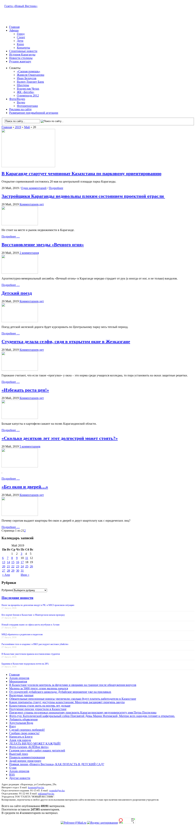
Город (20, 33)
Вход (12, 726)
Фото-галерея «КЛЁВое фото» (29, 747)
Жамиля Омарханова (30, 74)
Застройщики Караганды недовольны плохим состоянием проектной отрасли (83, 196)
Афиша (14, 30)
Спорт (21, 37)
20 (3, 566)
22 (12, 566)
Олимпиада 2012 (28, 95)
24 (22, 566)
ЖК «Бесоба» (25, 92)
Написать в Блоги (21, 736)
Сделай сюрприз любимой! (27, 729)
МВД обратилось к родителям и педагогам (22, 634)
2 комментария (29, 252)
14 (8, 562)
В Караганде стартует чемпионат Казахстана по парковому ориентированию (81, 173)
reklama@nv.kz (46, 793)
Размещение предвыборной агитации (33, 112)
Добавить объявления (23, 719)
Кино (20, 44)
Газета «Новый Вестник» (21, 6)
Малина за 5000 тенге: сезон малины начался (38, 688)
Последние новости (17, 598)
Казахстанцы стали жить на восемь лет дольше (39, 705)
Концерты (23, 47)
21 (8, 566)
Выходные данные (21, 695)
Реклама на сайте (20, 109)
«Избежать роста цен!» (25, 390)
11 (26, 558)
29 (12, 570)
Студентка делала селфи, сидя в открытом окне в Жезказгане (66, 341)
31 (22, 570)
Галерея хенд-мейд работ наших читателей (37, 750)
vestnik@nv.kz (57, 790)
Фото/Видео (17, 99)
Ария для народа (20, 740)
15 (12, 562)
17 (22, 562)
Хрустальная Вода (21, 722)
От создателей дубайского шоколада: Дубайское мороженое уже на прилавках (60, 691)
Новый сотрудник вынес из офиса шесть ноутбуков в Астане (31, 624)
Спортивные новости (23, 51)
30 (17, 570)
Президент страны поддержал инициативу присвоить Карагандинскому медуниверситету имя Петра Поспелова (82, 712)
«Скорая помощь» (28, 71)
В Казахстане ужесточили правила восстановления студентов (31, 654)
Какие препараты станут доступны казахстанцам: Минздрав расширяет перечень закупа (67, 702)
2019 (18, 127)
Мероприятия (18, 681)
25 (26, 566)
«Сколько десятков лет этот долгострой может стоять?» (60, 438)
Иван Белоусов (26, 78)
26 (31, 566)
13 (3, 562)
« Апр (6, 574)
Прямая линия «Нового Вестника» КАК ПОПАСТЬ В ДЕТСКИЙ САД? (56, 764)
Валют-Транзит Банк (30, 81)
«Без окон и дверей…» (25, 486)
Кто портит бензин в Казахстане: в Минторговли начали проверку (33, 615)
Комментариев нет (32, 204)
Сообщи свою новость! (24, 733)
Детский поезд (17, 293)
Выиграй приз (18, 754)
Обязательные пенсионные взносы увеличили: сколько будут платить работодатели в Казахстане (72, 698)
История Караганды (22, 54)
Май (27, 127)
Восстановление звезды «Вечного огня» (43, 244)
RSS (12, 774)
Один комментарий (34, 188)
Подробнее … (11, 236)
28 (8, 570)
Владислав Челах (28, 88)
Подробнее (56, 188)
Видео (21, 102)
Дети (20, 40)
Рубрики (7, 590)
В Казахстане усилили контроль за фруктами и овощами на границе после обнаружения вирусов (72, 685)
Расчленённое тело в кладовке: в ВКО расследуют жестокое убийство (35, 644)
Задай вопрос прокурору (25, 760)
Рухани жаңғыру (20, 61)
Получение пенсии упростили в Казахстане (37, 709)
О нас (13, 767)
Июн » (25, 574)
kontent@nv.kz (36, 787)
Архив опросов (19, 678)
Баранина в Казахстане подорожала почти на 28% (25, 663)
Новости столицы (21, 58)
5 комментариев (30, 446)
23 (17, 566)
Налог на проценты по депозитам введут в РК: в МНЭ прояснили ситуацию (38, 605)
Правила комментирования (27, 757)
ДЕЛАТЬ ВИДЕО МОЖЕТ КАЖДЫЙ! (35, 743)
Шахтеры (23, 85)
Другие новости (19, 778)
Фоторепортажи (27, 105)
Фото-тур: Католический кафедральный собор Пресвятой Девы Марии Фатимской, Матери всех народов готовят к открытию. (92, 716)
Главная (14, 27)
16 (17, 562)
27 (3, 570)
